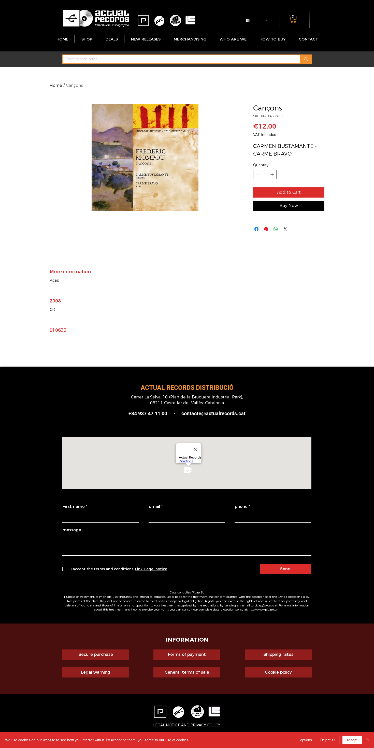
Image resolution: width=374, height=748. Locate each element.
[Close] (368, 740)
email (154, 507)
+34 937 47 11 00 (147, 413)
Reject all (327, 739)
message (72, 530)
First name (74, 507)
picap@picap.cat (265, 605)
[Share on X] (285, 229)
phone (241, 507)
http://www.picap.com (264, 609)
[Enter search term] (305, 59)
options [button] (306, 739)
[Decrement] (257, 174)
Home (56, 85)
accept (352, 739)
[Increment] (272, 174)
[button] (293, 19)
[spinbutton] (264, 174)
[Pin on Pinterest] (266, 229)
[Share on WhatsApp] (276, 229)
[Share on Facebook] (256, 229)
